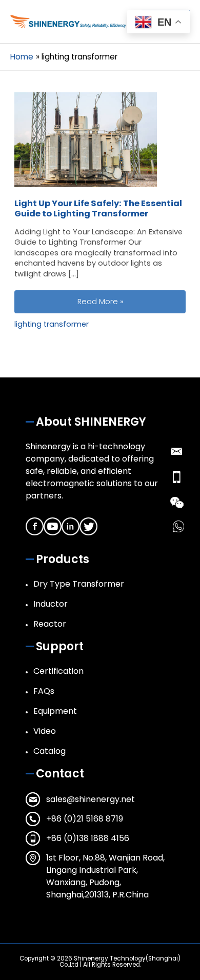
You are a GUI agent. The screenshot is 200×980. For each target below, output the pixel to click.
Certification (58, 671)
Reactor (49, 624)
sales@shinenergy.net (90, 799)
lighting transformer (51, 324)
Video (44, 731)
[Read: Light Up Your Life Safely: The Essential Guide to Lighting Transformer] (85, 139)
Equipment (55, 711)
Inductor (50, 604)
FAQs (43, 691)
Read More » (131, 301)
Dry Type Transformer (78, 584)
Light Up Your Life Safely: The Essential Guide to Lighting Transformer (98, 208)
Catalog (49, 751)
